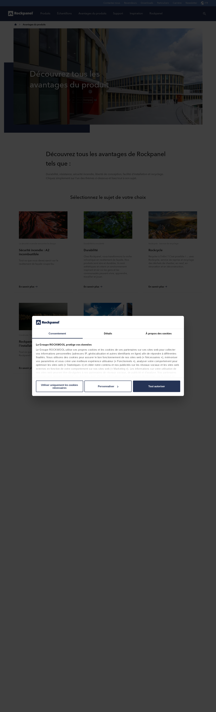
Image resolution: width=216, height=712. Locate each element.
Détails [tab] (108, 333)
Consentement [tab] (57, 333)
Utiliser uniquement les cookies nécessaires (59, 386)
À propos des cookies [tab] (159, 333)
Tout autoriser (156, 386)
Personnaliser (106, 386)
